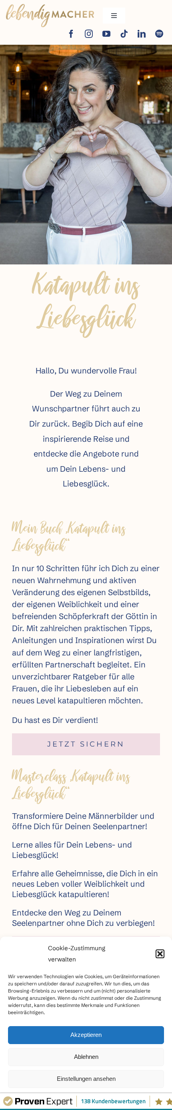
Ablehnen (86, 1056)
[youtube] (106, 34)
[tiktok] (124, 34)
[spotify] (159, 34)
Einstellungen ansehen (86, 1078)
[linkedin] (141, 34)
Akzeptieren (86, 1034)
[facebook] (71, 34)
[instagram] (89, 34)
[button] (160, 954)
